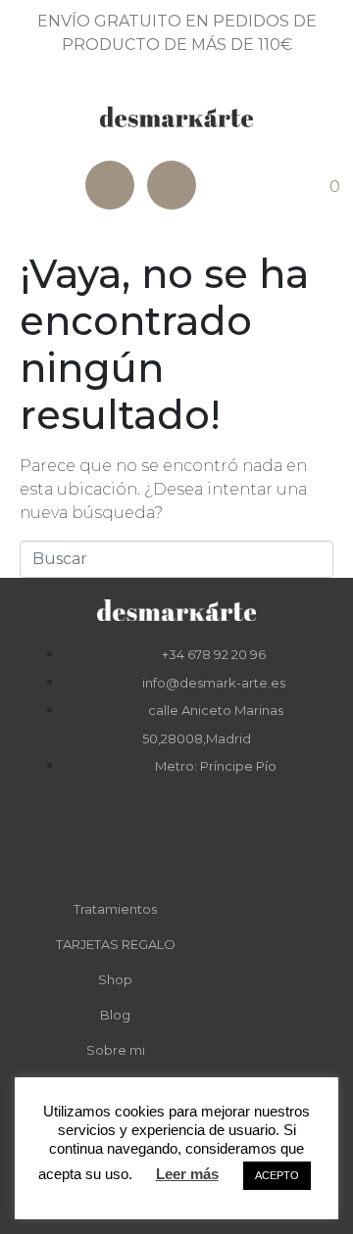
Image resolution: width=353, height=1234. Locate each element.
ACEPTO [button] (277, 1175)
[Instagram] (171, 185)
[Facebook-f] (150, 840)
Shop (115, 979)
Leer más (187, 1173)
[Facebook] (109, 185)
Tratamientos (115, 909)
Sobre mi (115, 1050)
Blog (115, 1014)
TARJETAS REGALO (116, 944)
